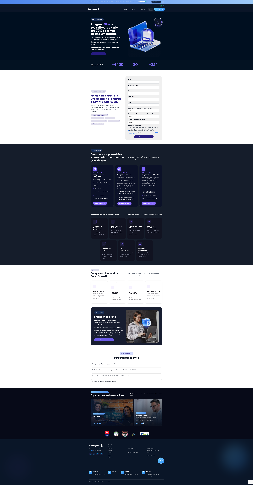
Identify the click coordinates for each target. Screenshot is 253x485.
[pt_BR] (161, 6)
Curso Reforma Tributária (133, 452)
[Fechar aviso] (163, 2)
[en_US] (164, 6)
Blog (128, 450)
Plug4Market (111, 454)
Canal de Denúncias (150, 473)
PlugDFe (110, 448)
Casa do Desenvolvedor (132, 446)
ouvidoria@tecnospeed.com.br (152, 474)
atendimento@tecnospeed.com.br (132, 474)
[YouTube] (90, 454)
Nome (130, 79)
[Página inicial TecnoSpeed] (93, 9)
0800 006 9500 (115, 473)
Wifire (109, 455)
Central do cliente (159, 9)
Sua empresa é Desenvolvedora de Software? (141, 113)
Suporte (150, 9)
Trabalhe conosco (150, 448)
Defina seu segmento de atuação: (137, 119)
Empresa (130, 90)
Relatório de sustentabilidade (153, 450)
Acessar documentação (99, 203)
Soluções (126, 9)
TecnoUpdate (130, 448)
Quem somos (149, 446)
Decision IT (110, 457)
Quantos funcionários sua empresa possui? (140, 108)
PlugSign (110, 450)
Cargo (130, 102)
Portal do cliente (150, 454)
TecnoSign (110, 452)
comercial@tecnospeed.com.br (131, 473)
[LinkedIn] (94, 454)
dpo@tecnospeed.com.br (151, 476)
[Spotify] (101, 454)
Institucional (142, 9)
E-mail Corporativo (133, 85)
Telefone (131, 96)
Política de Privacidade (151, 455)
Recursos (134, 9)
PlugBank (110, 446)
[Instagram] (97, 454)
